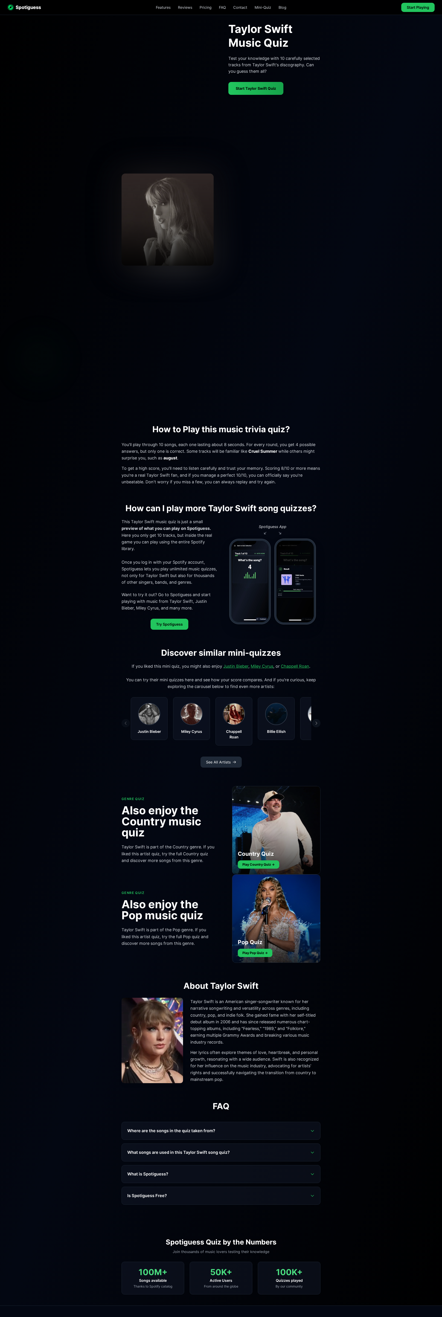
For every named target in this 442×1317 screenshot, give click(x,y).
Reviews (185, 7)
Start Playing (418, 7)
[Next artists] (316, 723)
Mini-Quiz (263, 7)
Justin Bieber (235, 666)
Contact (240, 7)
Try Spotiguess (169, 624)
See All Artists (218, 762)
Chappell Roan (295, 666)
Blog (282, 7)
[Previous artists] (126, 723)
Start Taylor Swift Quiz (256, 88)
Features (163, 7)
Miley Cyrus (262, 666)
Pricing (206, 7)
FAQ (222, 7)
